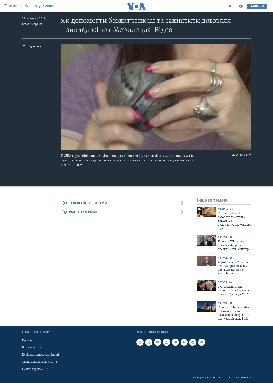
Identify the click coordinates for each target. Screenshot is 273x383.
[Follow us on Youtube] (157, 342)
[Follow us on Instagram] (166, 342)
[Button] (31, 47)
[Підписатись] (201, 342)
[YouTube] (241, 6)
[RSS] (184, 342)
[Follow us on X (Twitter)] (148, 342)
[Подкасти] (192, 342)
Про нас (27, 340)
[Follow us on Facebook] (140, 342)
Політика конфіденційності (40, 354)
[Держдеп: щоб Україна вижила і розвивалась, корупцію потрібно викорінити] (206, 261)
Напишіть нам (31, 347)
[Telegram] (229, 6)
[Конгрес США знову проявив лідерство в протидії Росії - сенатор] (206, 240)
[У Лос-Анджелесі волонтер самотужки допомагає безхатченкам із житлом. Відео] (206, 212)
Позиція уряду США (35, 368)
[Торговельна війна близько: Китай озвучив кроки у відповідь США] (206, 285)
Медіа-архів (44, 6)
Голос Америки (32, 24)
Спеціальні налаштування (39, 361)
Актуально (225, 237)
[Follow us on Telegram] (175, 342)
